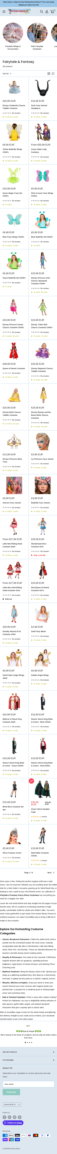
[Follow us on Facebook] (4, 1117)
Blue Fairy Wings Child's (13, 237)
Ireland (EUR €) (9, 1104)
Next (49, 873)
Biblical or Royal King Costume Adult (12, 720)
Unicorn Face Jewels (12, 503)
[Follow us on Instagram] (14, 1117)
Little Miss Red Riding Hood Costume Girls (12, 588)
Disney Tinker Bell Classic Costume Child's (41, 325)
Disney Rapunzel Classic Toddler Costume (42, 369)
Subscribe (11, 1092)
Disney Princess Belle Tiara (12, 460)
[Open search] (41, 11)
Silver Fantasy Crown (12, 853)
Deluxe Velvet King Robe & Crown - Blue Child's (42, 720)
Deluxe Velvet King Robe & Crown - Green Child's (13, 764)
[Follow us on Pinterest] (19, 1117)
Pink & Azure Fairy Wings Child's (42, 194)
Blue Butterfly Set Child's (42, 237)
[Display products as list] (53, 73)
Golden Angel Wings (40, 675)
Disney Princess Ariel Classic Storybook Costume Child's (40, 281)
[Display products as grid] (49, 73)
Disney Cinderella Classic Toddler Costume (14, 106)
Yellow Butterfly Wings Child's (12, 150)
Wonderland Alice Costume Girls (38, 545)
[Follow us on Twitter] (9, 1117)
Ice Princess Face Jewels (42, 459)
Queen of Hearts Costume (14, 368)
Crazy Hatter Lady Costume (39, 150)
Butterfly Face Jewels (40, 503)
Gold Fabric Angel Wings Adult (13, 676)
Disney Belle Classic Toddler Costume (12, 413)
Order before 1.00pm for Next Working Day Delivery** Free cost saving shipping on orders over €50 (28, 3)
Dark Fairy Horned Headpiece (39, 106)
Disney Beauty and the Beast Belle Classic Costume (41, 415)
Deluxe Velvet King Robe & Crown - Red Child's (42, 764)
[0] (52, 11)
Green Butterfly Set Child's (14, 278)
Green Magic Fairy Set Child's (12, 194)
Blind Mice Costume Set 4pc (13, 808)
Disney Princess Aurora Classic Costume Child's (13, 325)
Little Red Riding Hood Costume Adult (12, 545)
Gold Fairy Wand (38, 631)
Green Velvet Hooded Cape (40, 810)
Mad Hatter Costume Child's (40, 854)
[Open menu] (4, 12)
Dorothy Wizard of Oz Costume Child (12, 632)
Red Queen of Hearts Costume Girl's (40, 588)
